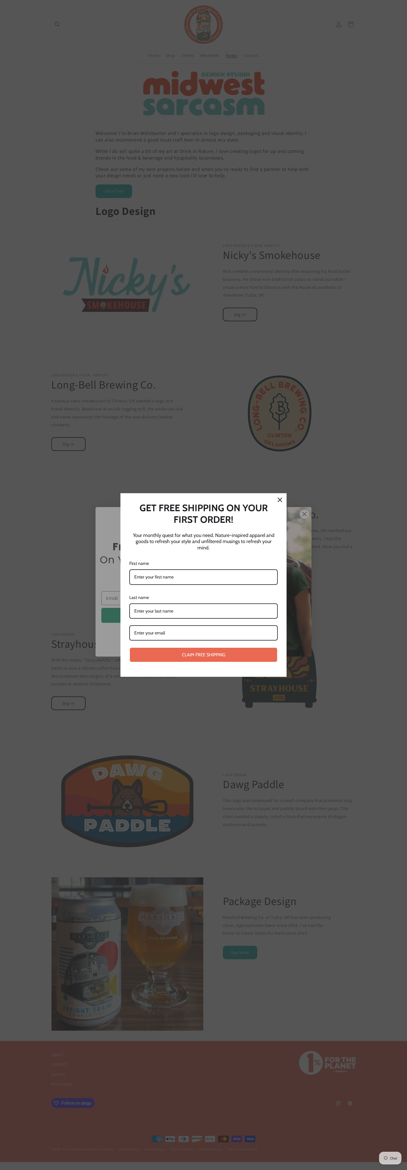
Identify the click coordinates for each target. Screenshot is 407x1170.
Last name (139, 597)
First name (139, 563)
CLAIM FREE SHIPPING (203, 654)
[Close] (280, 499)
